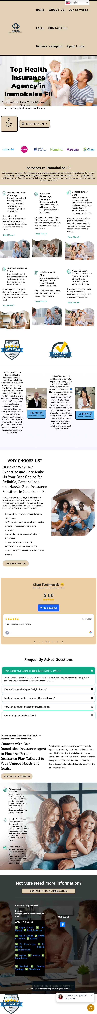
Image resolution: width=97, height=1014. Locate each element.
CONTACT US (57, 28)
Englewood (24, 949)
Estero (34, 938)
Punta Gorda (26, 935)
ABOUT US (57, 9)
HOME (40, 9)
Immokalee (21, 958)
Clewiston (34, 969)
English (74, 2)
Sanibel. (24, 966)
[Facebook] (62, 924)
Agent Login (75, 46)
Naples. (22, 955)
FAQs (40, 28)
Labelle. (36, 955)
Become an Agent (49, 46)
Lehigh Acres (34, 930)
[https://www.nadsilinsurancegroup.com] (15, 28)
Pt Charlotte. (27, 944)
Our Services (78, 9)
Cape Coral (26, 927)
